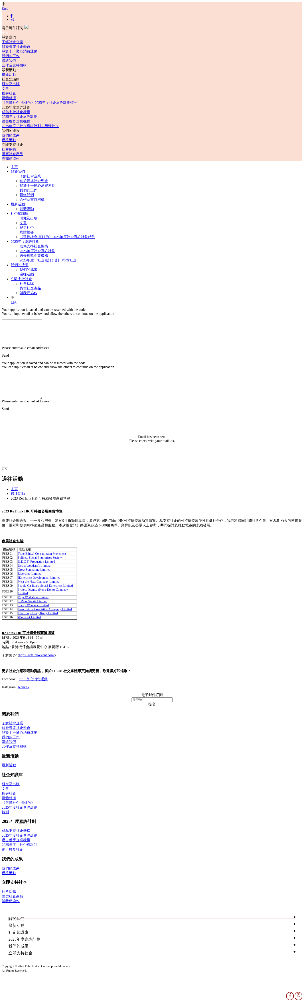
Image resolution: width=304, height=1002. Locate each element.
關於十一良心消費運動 (19, 51)
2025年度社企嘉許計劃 (19, 116)
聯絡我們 (9, 60)
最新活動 (9, 74)
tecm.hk (23, 687)
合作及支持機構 (14, 65)
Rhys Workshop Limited (33, 597)
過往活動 (9, 140)
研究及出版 (11, 84)
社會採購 (9, 149)
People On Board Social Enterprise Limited (45, 585)
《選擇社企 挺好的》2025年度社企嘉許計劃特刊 (39, 102)
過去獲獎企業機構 (16, 121)
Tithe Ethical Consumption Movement (42, 553)
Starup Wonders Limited (33, 605)
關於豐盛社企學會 (16, 46)
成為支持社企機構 (16, 112)
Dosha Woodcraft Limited (34, 565)
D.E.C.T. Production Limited (37, 561)
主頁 (5, 32)
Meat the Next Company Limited (38, 581)
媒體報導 (9, 98)
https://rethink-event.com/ (37, 655)
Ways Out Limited (29, 617)
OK (4, 469)
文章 (5, 88)
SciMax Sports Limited (32, 601)
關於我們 (18, 171)
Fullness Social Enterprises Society (40, 557)
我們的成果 (11, 135)
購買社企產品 (12, 154)
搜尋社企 (9, 93)
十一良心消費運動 (33, 679)
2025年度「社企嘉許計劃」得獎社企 (30, 126)
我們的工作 (11, 56)
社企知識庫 (19, 213)
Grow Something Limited (34, 569)
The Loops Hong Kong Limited (38, 613)
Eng (5, 8)
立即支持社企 (21, 279)
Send (5, 355)
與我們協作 (11, 159)
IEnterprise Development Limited (39, 577)
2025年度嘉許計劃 (25, 241)
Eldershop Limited (29, 573)
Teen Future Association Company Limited (45, 609)
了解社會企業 (12, 42)
